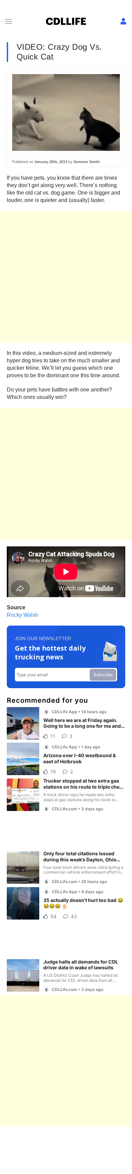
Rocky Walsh (22, 615)
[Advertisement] (66, 277)
